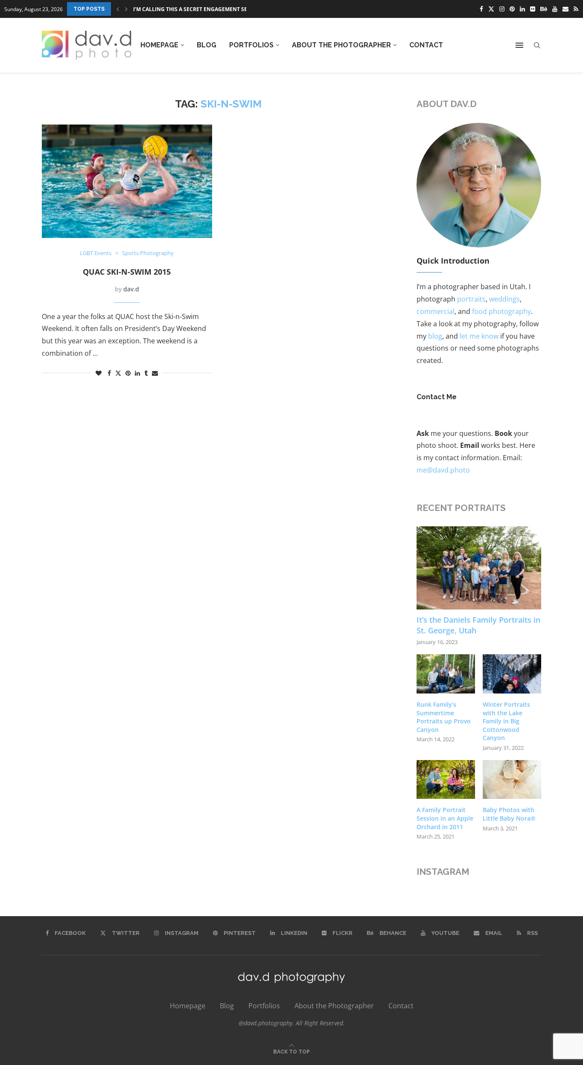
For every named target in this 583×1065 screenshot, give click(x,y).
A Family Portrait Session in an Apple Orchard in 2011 (445, 818)
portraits (471, 299)
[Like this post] (99, 373)
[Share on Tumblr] (146, 373)
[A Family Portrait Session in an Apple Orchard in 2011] (446, 779)
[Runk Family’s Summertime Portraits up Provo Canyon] (446, 674)
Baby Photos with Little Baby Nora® (509, 814)
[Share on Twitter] (118, 373)
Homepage (159, 45)
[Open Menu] (519, 45)
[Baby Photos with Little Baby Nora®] (512, 779)
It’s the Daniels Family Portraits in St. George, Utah (478, 625)
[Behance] (544, 9)
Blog (206, 45)
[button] (117, 9)
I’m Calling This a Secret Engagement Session (198, 9)
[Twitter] (491, 9)
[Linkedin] (522, 9)
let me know (479, 336)
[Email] (565, 9)
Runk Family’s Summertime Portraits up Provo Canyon (444, 717)
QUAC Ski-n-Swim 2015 (127, 272)
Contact (426, 45)
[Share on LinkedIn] (137, 373)
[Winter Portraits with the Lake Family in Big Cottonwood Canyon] (512, 674)
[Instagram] (502, 9)
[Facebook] (481, 9)
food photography (501, 311)
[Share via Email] (155, 373)
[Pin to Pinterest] (128, 373)
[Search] (537, 45)
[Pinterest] (512, 9)
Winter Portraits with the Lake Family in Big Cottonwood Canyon (506, 721)
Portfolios (251, 45)
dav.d (131, 289)
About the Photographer (341, 45)
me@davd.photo (443, 470)
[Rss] (576, 9)
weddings (504, 299)
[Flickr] (533, 9)
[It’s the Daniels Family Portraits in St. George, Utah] (479, 567)
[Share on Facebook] (109, 373)
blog (435, 336)
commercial (436, 311)
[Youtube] (555, 9)
